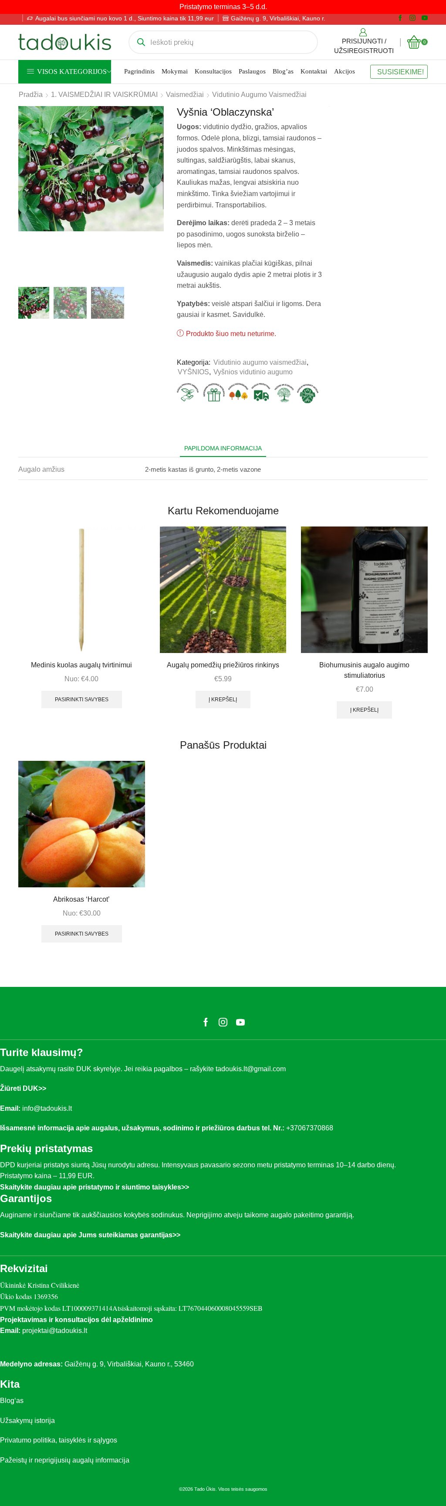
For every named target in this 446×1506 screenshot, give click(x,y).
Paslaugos (252, 71)
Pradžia (31, 94)
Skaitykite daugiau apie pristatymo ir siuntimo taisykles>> (94, 1187)
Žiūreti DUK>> (23, 1088)
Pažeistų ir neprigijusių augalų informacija (64, 1460)
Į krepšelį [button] (223, 699)
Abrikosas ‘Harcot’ (81, 899)
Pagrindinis (139, 71)
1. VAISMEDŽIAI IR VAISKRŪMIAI (104, 94)
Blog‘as (12, 1400)
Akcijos (344, 71)
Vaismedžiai (185, 94)
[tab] (223, 448)
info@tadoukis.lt (47, 1108)
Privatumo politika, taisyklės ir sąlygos (58, 1440)
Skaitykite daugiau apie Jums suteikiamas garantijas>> (90, 1235)
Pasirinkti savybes (81, 699)
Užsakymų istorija (27, 1420)
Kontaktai (314, 71)
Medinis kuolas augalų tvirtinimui (81, 665)
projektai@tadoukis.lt (54, 1330)
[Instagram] (412, 18)
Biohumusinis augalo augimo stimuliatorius (364, 670)
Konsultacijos (213, 71)
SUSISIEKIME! (400, 72)
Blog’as (283, 71)
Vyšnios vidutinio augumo (253, 372)
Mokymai (175, 71)
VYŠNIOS (193, 372)
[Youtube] (425, 18)
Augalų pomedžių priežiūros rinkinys (223, 665)
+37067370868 (311, 1128)
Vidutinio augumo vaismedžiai (259, 94)
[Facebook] (400, 18)
